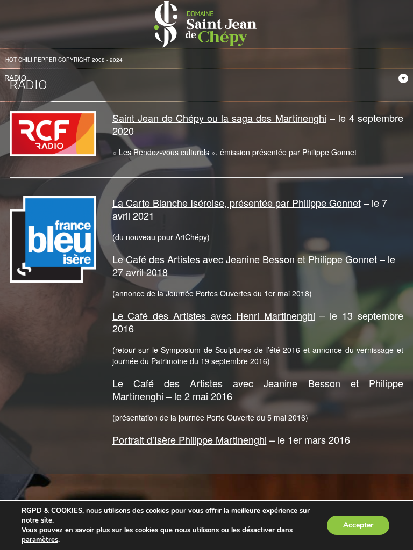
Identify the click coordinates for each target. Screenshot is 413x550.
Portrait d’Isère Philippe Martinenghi (189, 439)
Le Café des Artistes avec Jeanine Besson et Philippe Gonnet (244, 259)
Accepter (358, 525)
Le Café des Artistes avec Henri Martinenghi (213, 315)
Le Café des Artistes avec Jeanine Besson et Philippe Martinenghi (258, 389)
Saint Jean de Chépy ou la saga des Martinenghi (219, 118)
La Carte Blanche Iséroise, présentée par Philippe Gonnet (236, 202)
